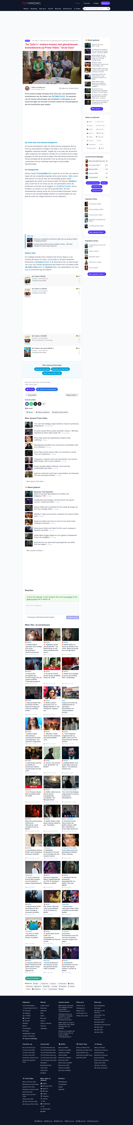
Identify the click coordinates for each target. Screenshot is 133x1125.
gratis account (32, 599)
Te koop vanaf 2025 (29, 1050)
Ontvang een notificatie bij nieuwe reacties (40, 617)
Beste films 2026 (63, 1060)
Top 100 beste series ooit (48, 1055)
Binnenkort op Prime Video (31, 1084)
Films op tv (80, 1002)
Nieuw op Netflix (63, 1047)
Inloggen (96, 3)
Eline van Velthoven (38, 87)
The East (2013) (93, 177)
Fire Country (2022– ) (95, 165)
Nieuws (25, 1026)
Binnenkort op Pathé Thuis (84, 1050)
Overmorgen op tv (81, 1013)
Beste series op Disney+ (101, 1060)
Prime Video (63, 983)
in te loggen (68, 597)
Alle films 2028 (98, 1032)
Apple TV (38, 986)
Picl (45, 989)
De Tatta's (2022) (38, 276)
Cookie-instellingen (30, 1038)
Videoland (63, 986)
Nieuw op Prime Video (42, 369)
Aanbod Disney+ (99, 1052)
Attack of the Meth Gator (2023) (97, 161)
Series (30, 412)
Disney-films (44, 1070)
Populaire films (97, 186)
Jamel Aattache (43, 278)
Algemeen (43, 1010)
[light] (83, 8)
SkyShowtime (53, 989)
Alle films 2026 (98, 1027)
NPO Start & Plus (47, 1086)
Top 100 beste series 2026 (48, 1060)
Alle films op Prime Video (30, 1101)
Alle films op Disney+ (100, 1065)
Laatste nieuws (44, 1005)
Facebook (27, 1010)
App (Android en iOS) (30, 1008)
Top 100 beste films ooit (47, 1047)
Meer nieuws (96, 109)
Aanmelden (105, 3)
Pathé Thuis (45, 983)
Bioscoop (43, 1018)
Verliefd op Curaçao (64, 186)
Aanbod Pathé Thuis (82, 1052)
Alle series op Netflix (64, 1070)
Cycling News (62, 1084)
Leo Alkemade (39, 340)
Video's (42, 1021)
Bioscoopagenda (99, 1005)
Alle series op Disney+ (101, 1068)
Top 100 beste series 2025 (48, 1057)
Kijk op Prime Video (40, 280)
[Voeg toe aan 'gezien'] (79, 278)
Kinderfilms (43, 1063)
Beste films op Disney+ (101, 1055)
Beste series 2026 (63, 1065)
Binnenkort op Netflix (64, 1050)
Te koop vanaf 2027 (29, 1055)
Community (86, 3)
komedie (34, 278)
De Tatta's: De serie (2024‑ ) (43, 348)
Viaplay (55, 986)
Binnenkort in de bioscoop (102, 1024)
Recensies (43, 1008)
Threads (27, 1021)
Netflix (36, 983)
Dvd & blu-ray (27, 1044)
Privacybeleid (27, 1028)
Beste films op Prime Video (60, 369)
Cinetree (72, 986)
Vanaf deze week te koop (30, 1057)
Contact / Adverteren (29, 1036)
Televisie (43, 1026)
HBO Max (47, 986)
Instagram (27, 1013)
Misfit (70, 176)
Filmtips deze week (82, 1015)
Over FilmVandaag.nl (29, 1005)
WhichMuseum (62, 1082)
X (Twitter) (27, 1015)
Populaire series (96, 190)
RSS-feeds (26, 1031)
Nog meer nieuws (33, 978)
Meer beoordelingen (93, 183)
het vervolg (52, 259)
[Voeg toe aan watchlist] (79, 280)
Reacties (31, 389)
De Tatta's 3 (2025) (39, 336)
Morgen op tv (80, 1010)
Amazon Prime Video (54, 365)
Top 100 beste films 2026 (48, 1052)
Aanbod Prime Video (29, 1087)
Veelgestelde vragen (29, 1033)
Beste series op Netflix (65, 1063)
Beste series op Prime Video (52, 373)
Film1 (29, 989)
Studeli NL (61, 1089)
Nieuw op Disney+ (99, 1047)
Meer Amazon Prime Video (35, 481)
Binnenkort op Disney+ (101, 1050)
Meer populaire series (96, 274)
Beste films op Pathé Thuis (84, 1055)
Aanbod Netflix (62, 1055)
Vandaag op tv (80, 1008)
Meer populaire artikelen (35, 550)
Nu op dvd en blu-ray (29, 1047)
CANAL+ (72, 983)
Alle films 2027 (98, 1029)
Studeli (60, 1087)
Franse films (44, 1068)
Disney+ (54, 983)
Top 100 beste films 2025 (47, 1050)
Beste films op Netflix (64, 1057)
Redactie (25, 1023)
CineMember (37, 989)
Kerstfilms (43, 1073)
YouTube (27, 1018)
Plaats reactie (73, 617)
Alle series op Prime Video (30, 1104)
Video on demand (43, 412)
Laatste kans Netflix (64, 1052)
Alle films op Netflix (64, 1068)
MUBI (61, 989)
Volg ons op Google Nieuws (47, 389)
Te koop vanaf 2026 (29, 1052)
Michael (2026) (93, 169)
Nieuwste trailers (99, 1022)
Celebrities (43, 1028)
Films (41, 1013)
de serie (63, 259)
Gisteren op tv (80, 1005)
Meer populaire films (96, 232)
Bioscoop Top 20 (99, 1019)
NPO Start (30, 986)
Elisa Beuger (49, 340)
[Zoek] (108, 8)
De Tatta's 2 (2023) (39, 289)
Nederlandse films (45, 1065)
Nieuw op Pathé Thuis (82, 1047)
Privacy (77, 3)
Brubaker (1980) (93, 173)
